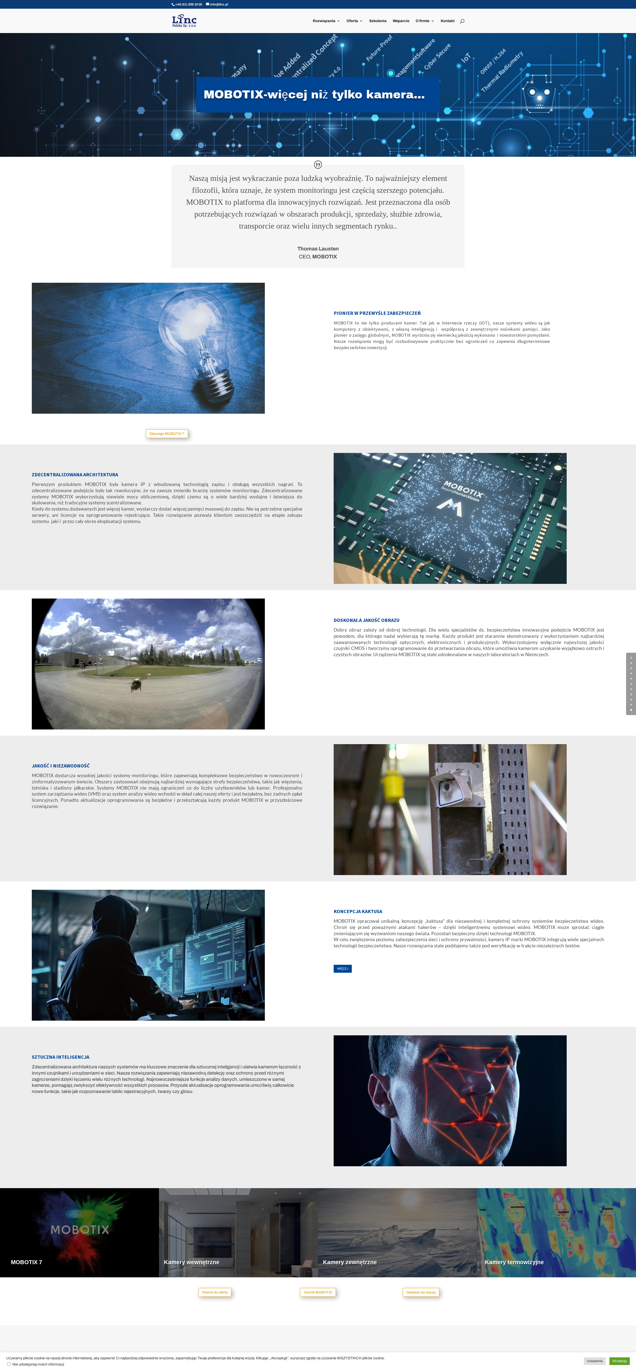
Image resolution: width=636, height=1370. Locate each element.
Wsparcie (401, 21)
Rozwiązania (324, 21)
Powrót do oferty (215, 1292)
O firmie (423, 21)
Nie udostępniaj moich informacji (38, 1364)
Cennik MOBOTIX (318, 1292)
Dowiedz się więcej (421, 1292)
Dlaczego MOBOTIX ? (167, 434)
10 (631, 710)
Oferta (352, 21)
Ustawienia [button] (595, 1361)
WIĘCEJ (342, 968)
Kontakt (448, 21)
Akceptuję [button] (619, 1361)
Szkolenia (378, 21)
